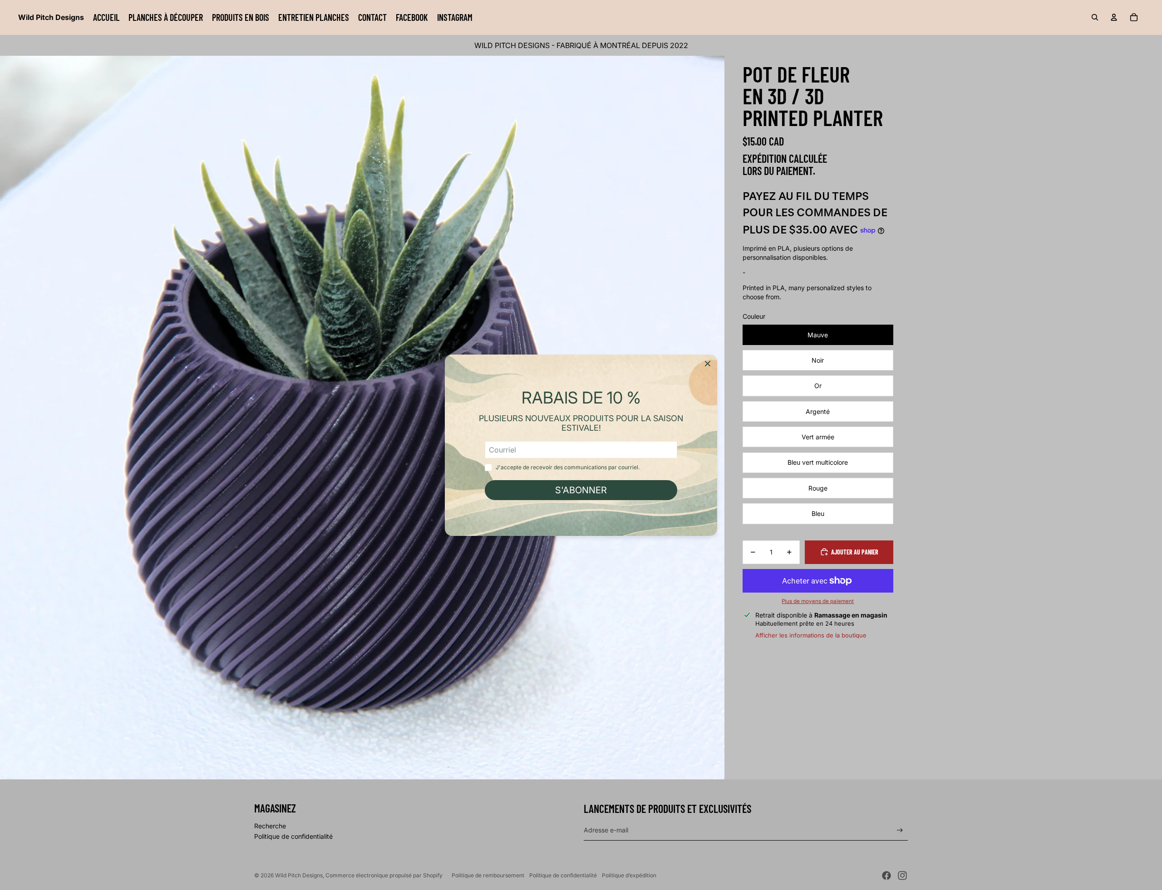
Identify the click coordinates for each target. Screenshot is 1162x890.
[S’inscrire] (900, 830)
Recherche (270, 826)
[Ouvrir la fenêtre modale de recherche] (1095, 17)
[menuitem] (106, 17)
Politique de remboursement (488, 875)
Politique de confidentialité (293, 836)
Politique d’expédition (629, 875)
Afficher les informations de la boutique (811, 634)
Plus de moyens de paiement (818, 601)
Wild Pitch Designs (299, 875)
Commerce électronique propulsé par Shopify (384, 875)
